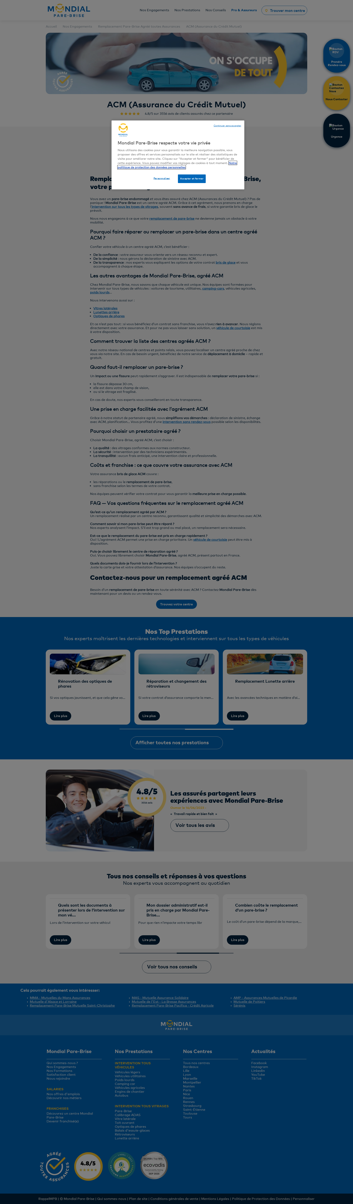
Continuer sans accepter (227, 125)
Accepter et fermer (191, 178)
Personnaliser (162, 178)
